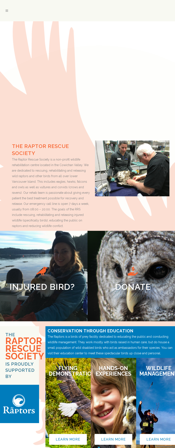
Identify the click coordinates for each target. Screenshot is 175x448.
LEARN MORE (68, 439)
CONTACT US (42, 282)
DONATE (133, 282)
